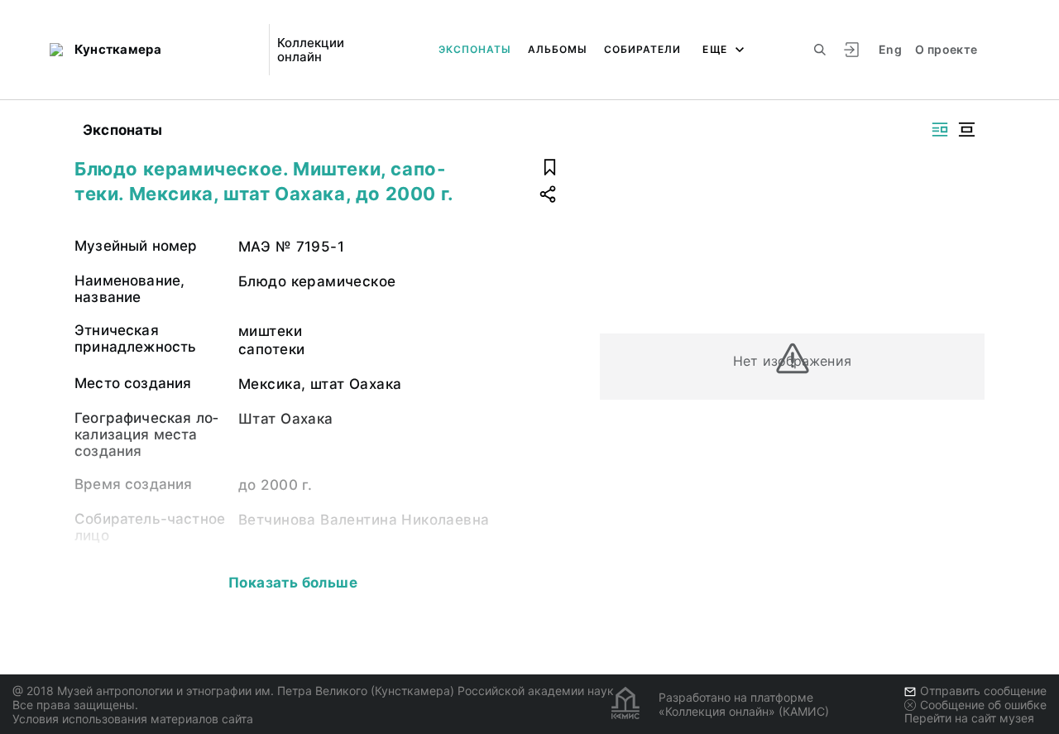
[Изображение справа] (940, 129)
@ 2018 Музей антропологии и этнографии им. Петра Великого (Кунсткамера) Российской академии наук (313, 691)
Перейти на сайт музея (969, 718)
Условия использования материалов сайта (132, 719)
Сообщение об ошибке (983, 705)
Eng (890, 49)
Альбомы (557, 49)
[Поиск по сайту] (820, 49)
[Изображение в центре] (966, 129)
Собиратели (642, 49)
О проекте (946, 49)
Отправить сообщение (983, 691)
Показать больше (292, 582)
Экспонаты (474, 49)
